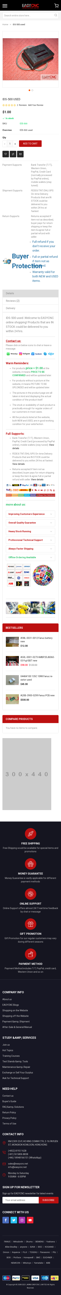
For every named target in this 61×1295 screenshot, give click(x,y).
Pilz (54, 1252)
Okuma (29, 1241)
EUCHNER (47, 1257)
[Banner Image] (26, 774)
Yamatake (38, 1263)
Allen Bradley (11, 1247)
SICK (9, 1257)
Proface (17, 1257)
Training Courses (11, 1056)
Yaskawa (50, 1241)
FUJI (25, 1252)
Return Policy (9, 1112)
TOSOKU (33, 1252)
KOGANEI (49, 1247)
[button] (29, 90)
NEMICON (15, 1263)
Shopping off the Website (15, 1016)
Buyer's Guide (9, 1101)
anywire (23, 1247)
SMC (38, 1257)
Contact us (8, 1095)
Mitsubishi (18, 1241)
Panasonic (45, 1252)
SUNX (32, 1247)
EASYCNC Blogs (10, 1005)
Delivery (10, 308)
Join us (6, 1044)
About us (7, 999)
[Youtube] (30, 1220)
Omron (6, 1252)
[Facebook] (5, 1220)
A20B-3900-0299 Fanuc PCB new (37, 695)
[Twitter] (14, 1220)
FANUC (7, 1241)
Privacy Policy (9, 1118)
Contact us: (13, 341)
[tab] (30, 293)
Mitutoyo (27, 1263)
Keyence (16, 1252)
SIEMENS (39, 1241)
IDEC (40, 1247)
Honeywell (28, 1257)
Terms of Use (9, 1123)
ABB (48, 1263)
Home (5, 24)
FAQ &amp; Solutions (13, 1107)
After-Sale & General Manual (17, 1027)
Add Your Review (35, 105)
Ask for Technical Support (15, 1078)
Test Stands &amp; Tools (15, 1061)
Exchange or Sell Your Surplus (17, 1072)
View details (18, 464)
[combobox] (30, 15)
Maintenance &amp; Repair (16, 1067)
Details (10, 293)
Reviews (12, 300)
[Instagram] (22, 1220)
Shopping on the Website (15, 1010)
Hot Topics (7, 1050)
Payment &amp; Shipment (16, 1021)
